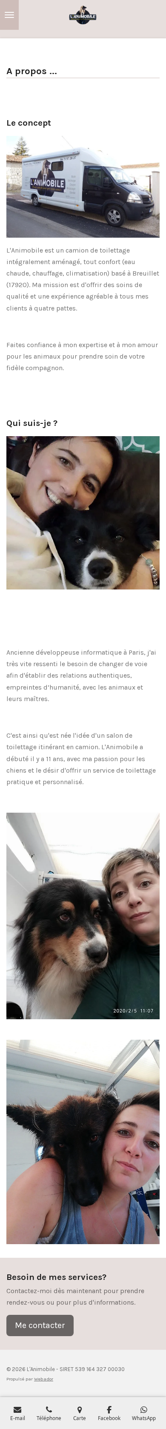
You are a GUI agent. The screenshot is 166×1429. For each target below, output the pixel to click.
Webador (43, 1379)
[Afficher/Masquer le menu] (9, 15)
